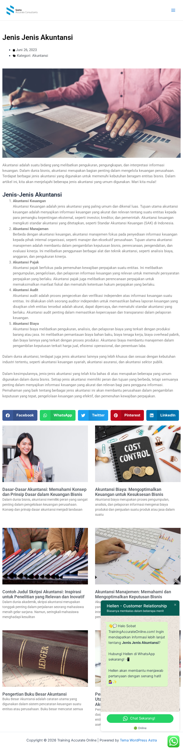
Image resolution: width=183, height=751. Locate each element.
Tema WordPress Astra (138, 740)
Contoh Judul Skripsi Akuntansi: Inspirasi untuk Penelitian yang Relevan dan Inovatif (43, 594)
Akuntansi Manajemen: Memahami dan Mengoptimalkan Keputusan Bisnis (133, 594)
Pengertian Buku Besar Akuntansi (34, 694)
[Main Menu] (173, 10)
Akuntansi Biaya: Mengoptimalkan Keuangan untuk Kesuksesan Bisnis (129, 492)
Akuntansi (40, 55)
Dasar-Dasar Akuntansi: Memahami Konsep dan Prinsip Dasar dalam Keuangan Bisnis (44, 492)
